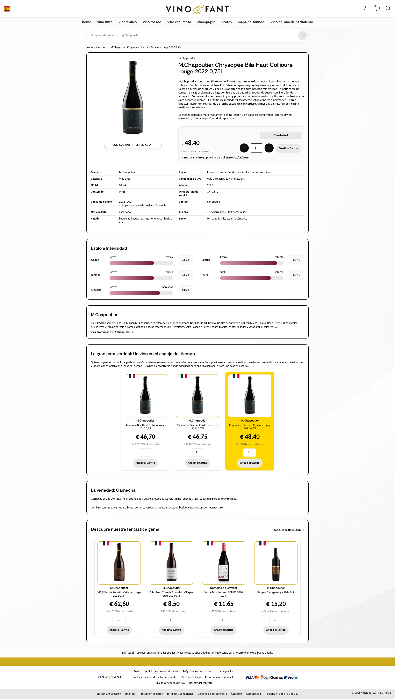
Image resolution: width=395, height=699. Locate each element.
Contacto (236, 694)
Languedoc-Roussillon (258, 172)
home (86, 22)
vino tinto (105, 22)
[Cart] (377, 8)
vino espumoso (179, 22)
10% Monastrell (234, 178)
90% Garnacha (215, 178)
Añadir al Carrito (288, 148)
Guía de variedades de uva (170, 683)
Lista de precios (224, 671)
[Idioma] (7, 9)
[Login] (366, 8)
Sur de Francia (236, 172)
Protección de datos (151, 694)
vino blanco (128, 22)
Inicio (89, 47)
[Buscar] (303, 35)
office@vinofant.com (109, 694)
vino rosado (152, 22)
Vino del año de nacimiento (292, 22)
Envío (137, 671)
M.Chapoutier (186, 58)
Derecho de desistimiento (212, 694)
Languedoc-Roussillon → (289, 530)
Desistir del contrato (201, 683)
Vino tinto (101, 47)
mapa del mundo (251, 22)
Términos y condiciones (180, 694)
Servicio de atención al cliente (161, 671)
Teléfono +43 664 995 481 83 (281, 694)
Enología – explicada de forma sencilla (154, 677)
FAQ (185, 671)
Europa (211, 172)
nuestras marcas (201, 671)
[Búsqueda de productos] (388, 8)
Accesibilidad (253, 694)
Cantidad (281, 135)
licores (227, 22)
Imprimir (130, 694)
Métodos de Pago (191, 677)
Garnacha (216, 507)
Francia (221, 172)
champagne (206, 22)
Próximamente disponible (219, 677)
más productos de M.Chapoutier (112, 332)
